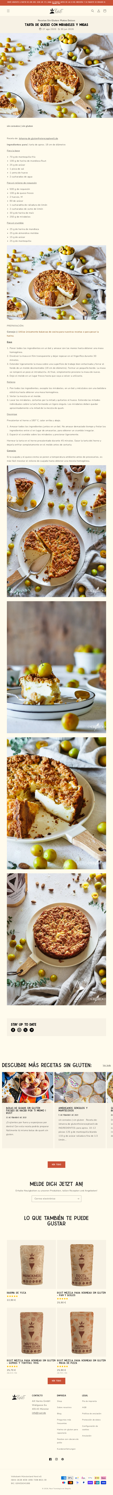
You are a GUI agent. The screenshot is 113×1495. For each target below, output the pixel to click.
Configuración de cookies (90, 1428)
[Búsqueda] (93, 11)
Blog (59, 1413)
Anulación (86, 1435)
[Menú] (8, 11)
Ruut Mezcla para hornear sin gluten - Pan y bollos (81, 1293)
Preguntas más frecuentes (64, 1421)
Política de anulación (91, 1413)
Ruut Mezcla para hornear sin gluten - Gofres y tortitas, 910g (31, 1361)
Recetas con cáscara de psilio (67, 1441)
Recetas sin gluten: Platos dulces (56, 20)
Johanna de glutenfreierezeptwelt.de (38, 138)
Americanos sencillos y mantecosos (73, 1109)
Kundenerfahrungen (66, 1449)
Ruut (51, 1489)
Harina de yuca (16, 1292)
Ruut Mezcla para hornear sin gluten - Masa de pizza (81, 1361)
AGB (84, 1407)
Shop (59, 1401)
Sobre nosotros (64, 1407)
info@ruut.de (39, 1412)
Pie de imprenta (89, 1401)
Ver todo (107, 1065)
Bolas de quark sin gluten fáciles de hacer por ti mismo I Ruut (26, 1110)
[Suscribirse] (78, 1199)
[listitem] (13, 1030)
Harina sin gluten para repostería (67, 1431)
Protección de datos (91, 1419)
